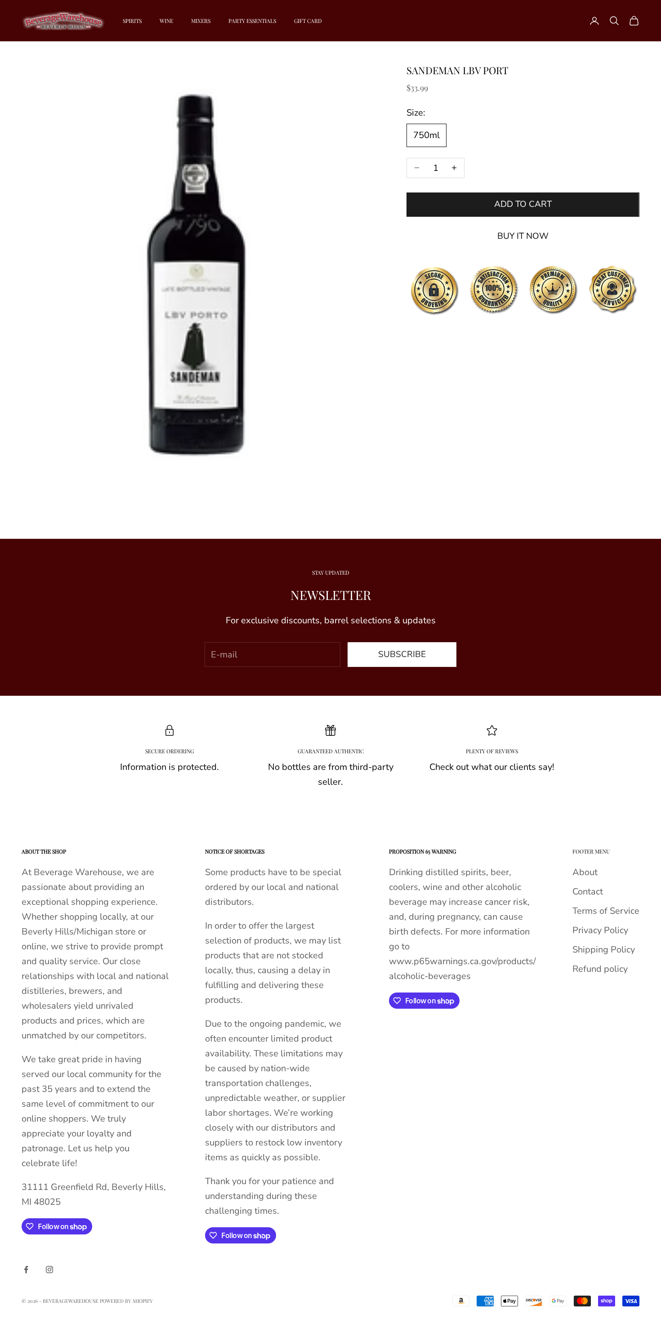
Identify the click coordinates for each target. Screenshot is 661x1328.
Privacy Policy (600, 930)
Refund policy (600, 969)
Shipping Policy (603, 949)
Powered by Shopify (126, 1300)
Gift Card (308, 20)
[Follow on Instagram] (49, 1269)
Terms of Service (605, 911)
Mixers (200, 20)
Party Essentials (252, 20)
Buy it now (523, 235)
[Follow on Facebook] (26, 1269)
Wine (166, 20)
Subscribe (402, 654)
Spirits (132, 20)
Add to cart (523, 204)
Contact (587, 891)
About (585, 872)
